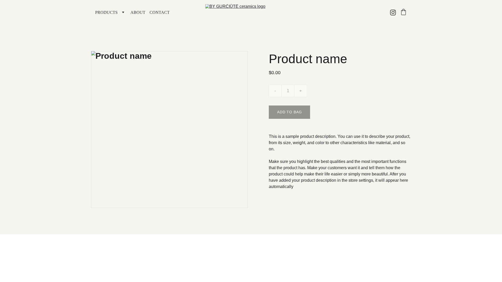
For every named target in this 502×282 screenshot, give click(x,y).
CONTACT (160, 12)
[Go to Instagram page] (393, 12)
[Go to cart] (403, 12)
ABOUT (137, 12)
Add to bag (289, 112)
